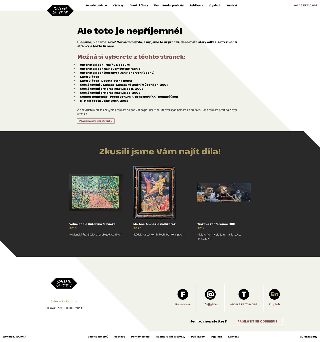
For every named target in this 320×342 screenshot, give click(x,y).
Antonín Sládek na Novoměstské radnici (110, 68)
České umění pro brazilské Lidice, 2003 (110, 92)
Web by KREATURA (14, 336)
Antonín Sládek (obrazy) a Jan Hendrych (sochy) (117, 72)
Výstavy (118, 5)
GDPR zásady (308, 336)
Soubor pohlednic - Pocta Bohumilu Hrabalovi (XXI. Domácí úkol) (129, 96)
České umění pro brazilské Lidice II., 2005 (112, 88)
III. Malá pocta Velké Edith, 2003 (104, 100)
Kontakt (231, 5)
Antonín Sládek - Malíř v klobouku (105, 64)
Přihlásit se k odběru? (257, 321)
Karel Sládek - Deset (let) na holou (106, 80)
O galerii (214, 5)
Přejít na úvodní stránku (95, 120)
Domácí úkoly (139, 5)
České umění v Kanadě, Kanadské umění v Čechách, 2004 (124, 84)
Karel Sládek (89, 76)
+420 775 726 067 (305, 5)
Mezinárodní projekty (169, 5)
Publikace (196, 5)
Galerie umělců (96, 5)
